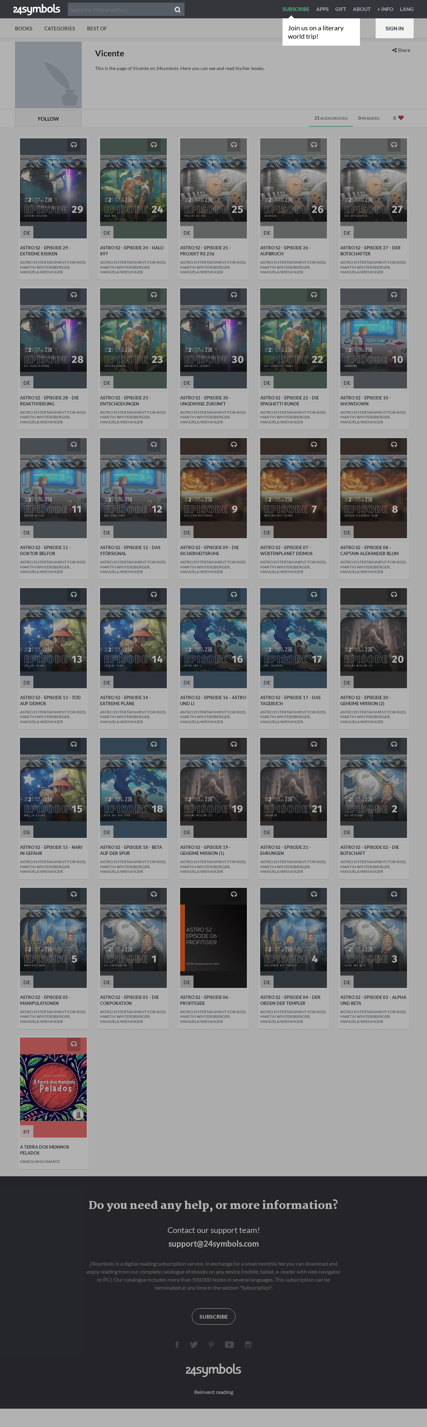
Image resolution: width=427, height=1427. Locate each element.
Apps (322, 9)
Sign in (395, 28)
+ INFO (385, 9)
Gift (340, 9)
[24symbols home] (36, 9)
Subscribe (296, 9)
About (362, 9)
